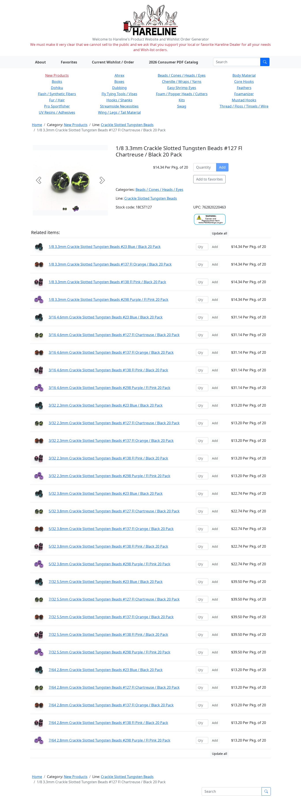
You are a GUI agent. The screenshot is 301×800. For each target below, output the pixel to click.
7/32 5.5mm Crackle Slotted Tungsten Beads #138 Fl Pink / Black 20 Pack (108, 634)
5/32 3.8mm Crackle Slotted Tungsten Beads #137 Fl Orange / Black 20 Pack (111, 528)
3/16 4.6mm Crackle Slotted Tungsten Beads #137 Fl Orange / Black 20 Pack (111, 352)
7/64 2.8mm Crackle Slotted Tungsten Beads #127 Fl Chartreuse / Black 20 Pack (114, 687)
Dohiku (57, 87)
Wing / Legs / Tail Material (119, 112)
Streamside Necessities (119, 106)
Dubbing (119, 87)
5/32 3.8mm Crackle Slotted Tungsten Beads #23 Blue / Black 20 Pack (106, 493)
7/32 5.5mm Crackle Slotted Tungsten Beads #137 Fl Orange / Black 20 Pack (111, 616)
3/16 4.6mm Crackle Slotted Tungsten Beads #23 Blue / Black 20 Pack (106, 317)
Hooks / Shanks (119, 100)
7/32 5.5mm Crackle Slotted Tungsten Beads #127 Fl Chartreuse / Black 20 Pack (114, 599)
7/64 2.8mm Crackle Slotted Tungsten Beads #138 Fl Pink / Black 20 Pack (108, 722)
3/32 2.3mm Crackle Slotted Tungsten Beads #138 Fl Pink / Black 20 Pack (108, 458)
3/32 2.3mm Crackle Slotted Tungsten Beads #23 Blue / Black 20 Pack (106, 405)
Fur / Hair (57, 100)
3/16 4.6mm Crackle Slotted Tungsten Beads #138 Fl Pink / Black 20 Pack (108, 370)
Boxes (119, 81)
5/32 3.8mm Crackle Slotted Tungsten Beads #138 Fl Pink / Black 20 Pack (108, 546)
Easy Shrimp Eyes (181, 87)
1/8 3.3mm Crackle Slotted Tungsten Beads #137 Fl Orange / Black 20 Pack (110, 264)
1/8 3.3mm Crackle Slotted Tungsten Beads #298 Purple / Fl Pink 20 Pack (108, 299)
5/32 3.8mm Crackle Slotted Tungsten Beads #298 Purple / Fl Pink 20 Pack (109, 564)
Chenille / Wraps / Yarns (181, 81)
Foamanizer (244, 93)
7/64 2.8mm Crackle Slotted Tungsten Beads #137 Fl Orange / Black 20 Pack (111, 705)
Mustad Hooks (244, 100)
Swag (181, 106)
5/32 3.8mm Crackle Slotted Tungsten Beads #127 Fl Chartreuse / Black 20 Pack (114, 511)
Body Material (244, 75)
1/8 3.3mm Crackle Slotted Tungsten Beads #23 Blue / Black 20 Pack (105, 246)
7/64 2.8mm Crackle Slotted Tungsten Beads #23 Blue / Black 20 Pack (106, 669)
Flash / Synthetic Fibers (57, 93)
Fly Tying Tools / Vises (119, 93)
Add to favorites (209, 179)
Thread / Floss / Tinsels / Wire (244, 106)
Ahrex (119, 75)
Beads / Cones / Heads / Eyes (182, 75)
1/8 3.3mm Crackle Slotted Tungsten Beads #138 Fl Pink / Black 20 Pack (107, 281)
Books (57, 81)
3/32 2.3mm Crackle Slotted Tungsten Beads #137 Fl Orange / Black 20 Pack (111, 440)
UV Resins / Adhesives (57, 112)
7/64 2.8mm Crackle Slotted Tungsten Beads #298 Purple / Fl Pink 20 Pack (109, 740)
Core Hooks (244, 81)
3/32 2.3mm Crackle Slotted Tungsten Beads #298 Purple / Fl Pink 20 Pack (109, 475)
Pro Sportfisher (57, 106)
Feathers (244, 87)
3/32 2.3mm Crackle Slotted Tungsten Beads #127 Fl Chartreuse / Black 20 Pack (114, 422)
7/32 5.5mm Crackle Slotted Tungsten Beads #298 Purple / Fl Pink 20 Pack (109, 652)
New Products (57, 75)
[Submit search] (264, 62)
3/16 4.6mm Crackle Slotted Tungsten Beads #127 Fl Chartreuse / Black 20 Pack (114, 334)
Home (37, 124)
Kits (182, 100)
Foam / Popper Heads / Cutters (182, 93)
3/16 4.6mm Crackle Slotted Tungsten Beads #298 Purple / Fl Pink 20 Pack (109, 387)
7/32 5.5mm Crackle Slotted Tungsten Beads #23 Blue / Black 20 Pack (106, 581)
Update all (219, 233)
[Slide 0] (64, 208)
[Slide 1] (75, 208)
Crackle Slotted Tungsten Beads (127, 124)
